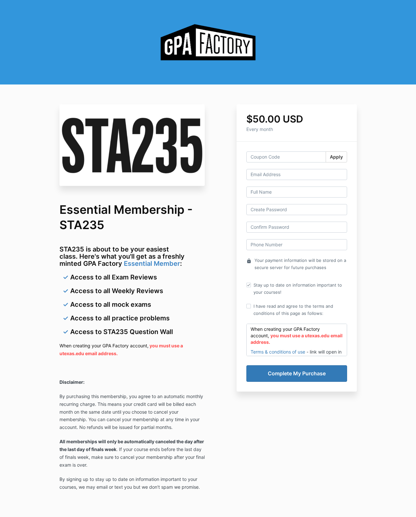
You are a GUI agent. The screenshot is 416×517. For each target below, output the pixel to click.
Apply (336, 157)
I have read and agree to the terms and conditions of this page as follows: (293, 310)
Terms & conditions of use (278, 352)
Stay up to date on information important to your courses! (298, 288)
